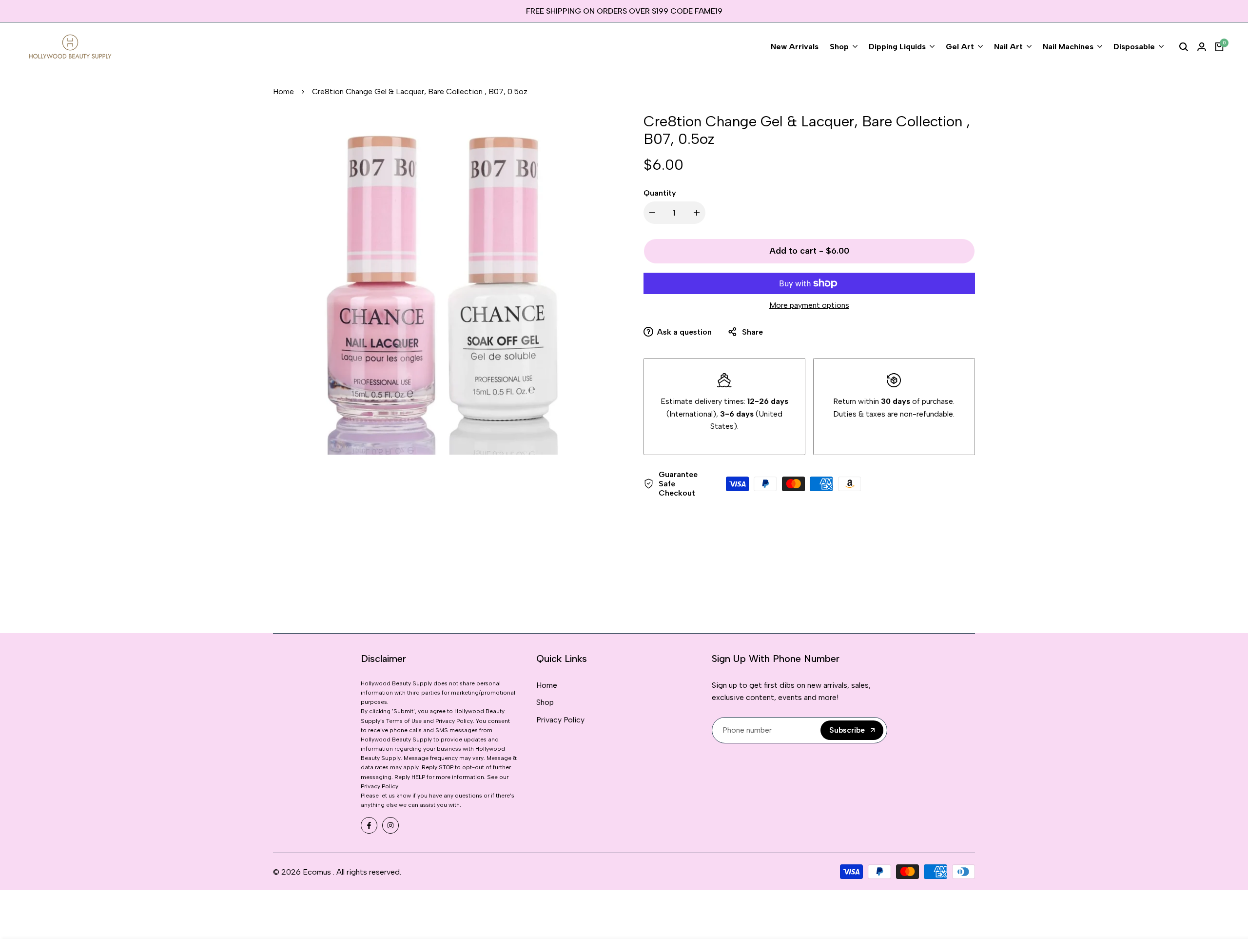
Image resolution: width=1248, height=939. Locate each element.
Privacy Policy (560, 719)
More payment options (809, 305)
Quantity (660, 193)
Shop (545, 702)
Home (283, 91)
